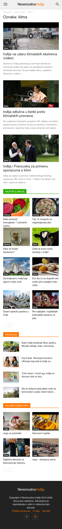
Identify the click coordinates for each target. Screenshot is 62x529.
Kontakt (46, 510)
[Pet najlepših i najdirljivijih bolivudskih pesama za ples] (45, 299)
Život (6, 48)
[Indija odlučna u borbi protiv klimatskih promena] (31, 94)
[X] (35, 516)
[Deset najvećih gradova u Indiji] (16, 299)
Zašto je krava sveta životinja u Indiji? (42, 250)
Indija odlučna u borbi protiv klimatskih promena (24, 113)
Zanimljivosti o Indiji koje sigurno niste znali (15, 280)
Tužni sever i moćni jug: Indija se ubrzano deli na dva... (38, 375)
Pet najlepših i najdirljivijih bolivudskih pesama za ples (45, 315)
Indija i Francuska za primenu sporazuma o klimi (25, 168)
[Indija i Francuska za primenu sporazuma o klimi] (31, 148)
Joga (6, 429)
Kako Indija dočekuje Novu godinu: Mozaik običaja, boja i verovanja (39, 344)
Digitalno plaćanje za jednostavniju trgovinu (14, 461)
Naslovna (7, 12)
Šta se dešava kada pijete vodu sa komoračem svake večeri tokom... (39, 390)
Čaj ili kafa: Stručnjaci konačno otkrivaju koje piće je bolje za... (37, 359)
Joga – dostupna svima (44, 459)
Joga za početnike (12, 433)
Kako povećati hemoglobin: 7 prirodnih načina (15, 222)
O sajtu (36, 510)
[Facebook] (27, 516)
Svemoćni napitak (41, 433)
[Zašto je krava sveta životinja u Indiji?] (45, 237)
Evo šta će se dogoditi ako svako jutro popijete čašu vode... (45, 282)
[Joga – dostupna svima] (45, 447)
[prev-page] (5, 325)
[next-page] (10, 325)
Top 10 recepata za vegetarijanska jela (42, 220)
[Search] (57, 4)
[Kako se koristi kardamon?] (16, 237)
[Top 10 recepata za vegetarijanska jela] (45, 207)
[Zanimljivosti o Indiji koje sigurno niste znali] (16, 266)
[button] (5, 4)
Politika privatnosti (21, 510)
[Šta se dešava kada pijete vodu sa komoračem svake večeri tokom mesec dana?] (11, 392)
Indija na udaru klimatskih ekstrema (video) (30, 55)
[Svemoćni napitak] (45, 421)
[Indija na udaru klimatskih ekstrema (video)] (31, 36)
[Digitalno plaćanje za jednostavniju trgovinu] (16, 447)
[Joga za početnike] (16, 421)
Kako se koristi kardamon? (10, 250)
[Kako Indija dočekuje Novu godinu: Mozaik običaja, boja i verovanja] (11, 346)
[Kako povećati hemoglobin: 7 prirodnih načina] (16, 207)
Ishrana (7, 215)
